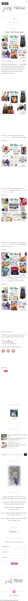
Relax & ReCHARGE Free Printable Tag (17, 435)
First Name (5, 552)
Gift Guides (14, 28)
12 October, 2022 (11, 441)
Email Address (6, 546)
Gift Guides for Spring (14, 443)
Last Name (5, 557)
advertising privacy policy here (11, 600)
